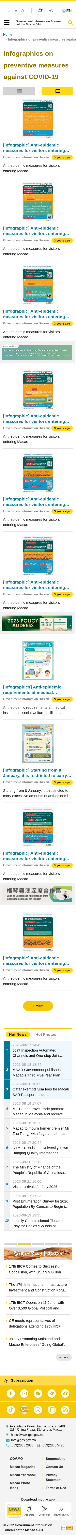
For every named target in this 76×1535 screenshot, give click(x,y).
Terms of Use (56, 1488)
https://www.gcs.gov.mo (27, 1435)
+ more (64, 1357)
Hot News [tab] (18, 1034)
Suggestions (55, 1458)
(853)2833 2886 (22, 1445)
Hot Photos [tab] (45, 1034)
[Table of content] (5, 22)
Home (7, 34)
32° (48, 11)
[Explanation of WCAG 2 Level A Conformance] (67, 1527)
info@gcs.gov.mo (23, 1440)
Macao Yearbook (23, 1475)
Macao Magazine (22, 1467)
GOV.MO (16, 1458)
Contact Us (54, 1467)
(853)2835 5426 (53, 1445)
